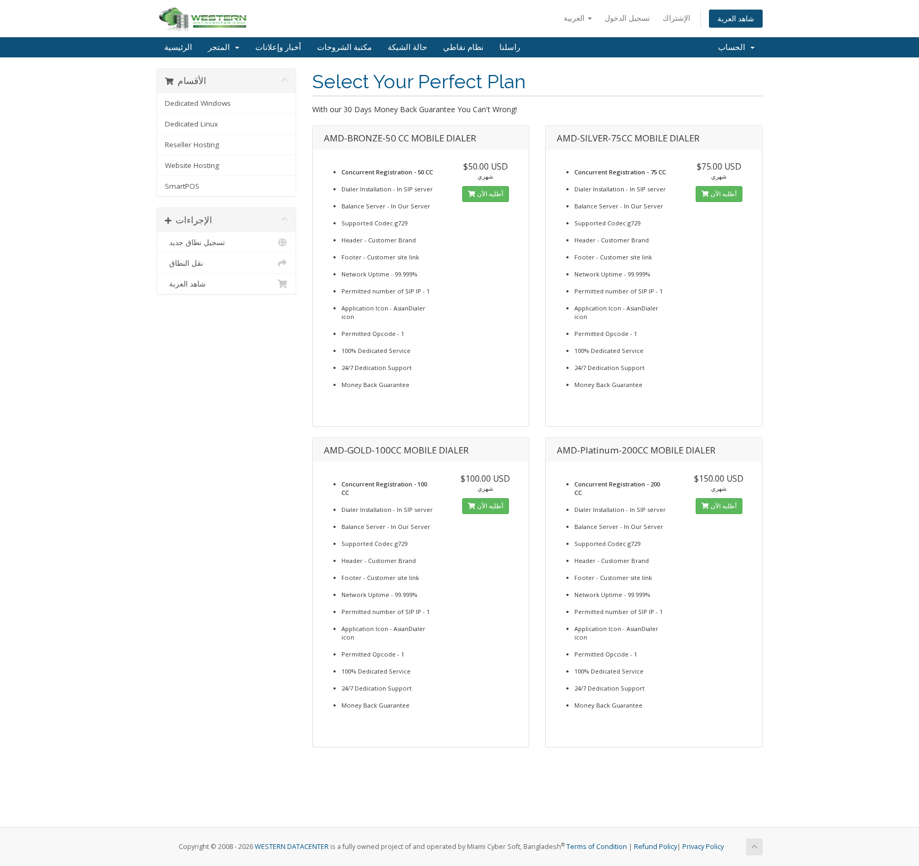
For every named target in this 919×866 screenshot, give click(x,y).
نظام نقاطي (463, 47)
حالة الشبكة (407, 47)
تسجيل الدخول (627, 18)
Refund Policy (655, 846)
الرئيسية (178, 47)
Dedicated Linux (191, 124)
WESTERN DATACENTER (292, 846)
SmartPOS (182, 186)
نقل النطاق (184, 263)
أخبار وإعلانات (278, 47)
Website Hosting (192, 165)
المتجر (221, 47)
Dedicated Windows (198, 103)
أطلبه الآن (489, 193)
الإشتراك (676, 18)
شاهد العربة (735, 18)
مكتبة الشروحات (344, 47)
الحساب (733, 47)
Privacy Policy (703, 846)
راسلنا (509, 47)
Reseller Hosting (192, 144)
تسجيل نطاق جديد (195, 242)
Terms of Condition (596, 846)
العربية (575, 18)
